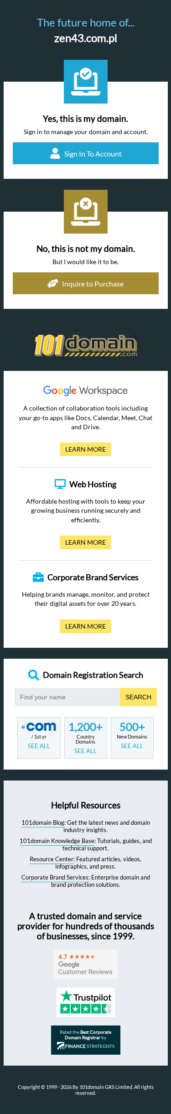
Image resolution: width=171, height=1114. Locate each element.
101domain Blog (42, 822)
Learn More (83, 450)
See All (39, 746)
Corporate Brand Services (54, 877)
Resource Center (51, 859)
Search (138, 697)
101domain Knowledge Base (57, 840)
